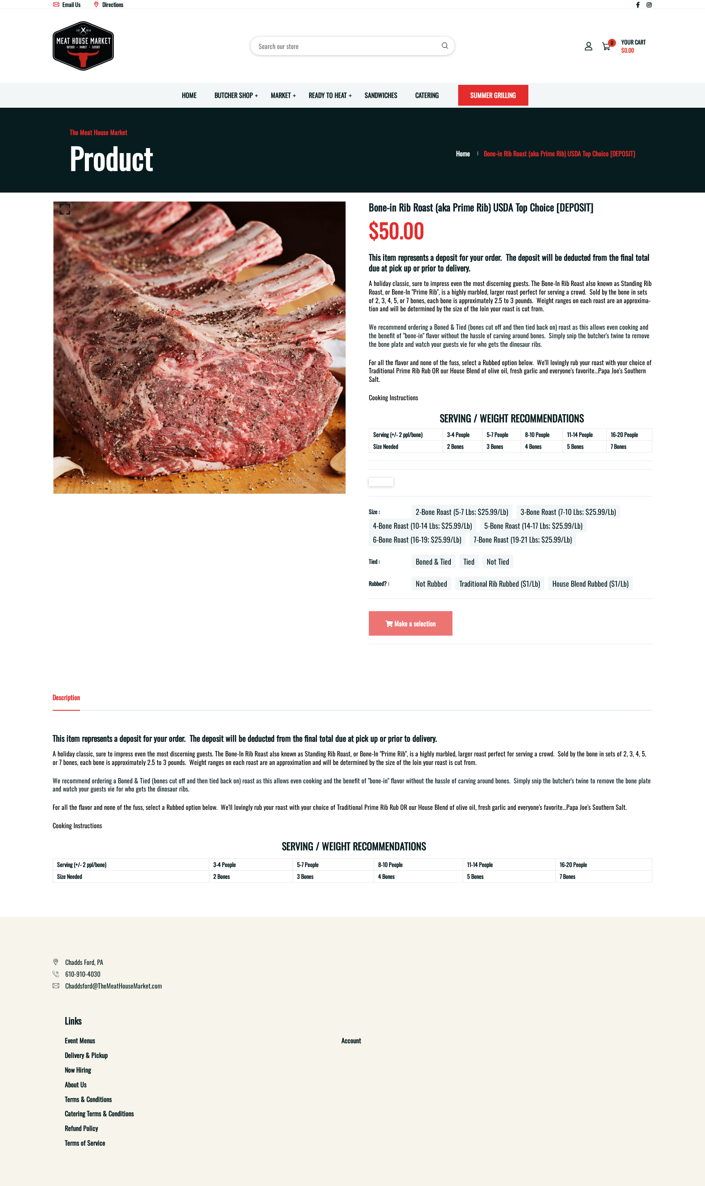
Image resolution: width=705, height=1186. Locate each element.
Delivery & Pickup (86, 1055)
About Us (75, 1084)
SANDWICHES (381, 95)
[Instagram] (649, 4)
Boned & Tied (433, 561)
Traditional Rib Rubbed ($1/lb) (499, 583)
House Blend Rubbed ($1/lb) (590, 583)
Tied (468, 561)
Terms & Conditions (88, 1099)
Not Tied (498, 561)
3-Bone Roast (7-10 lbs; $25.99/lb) (568, 511)
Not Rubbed (431, 583)
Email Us (70, 4)
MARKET (281, 95)
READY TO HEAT (328, 95)
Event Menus (80, 1040)
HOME (189, 95)
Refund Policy (81, 1128)
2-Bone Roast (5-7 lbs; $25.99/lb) (462, 511)
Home (463, 153)
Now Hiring (78, 1070)
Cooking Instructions (393, 397)
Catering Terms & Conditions (99, 1113)
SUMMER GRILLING (493, 95)
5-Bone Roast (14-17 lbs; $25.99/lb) (533, 525)
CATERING (427, 95)
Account (351, 1040)
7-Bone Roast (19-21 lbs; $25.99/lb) (523, 539)
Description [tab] (66, 697)
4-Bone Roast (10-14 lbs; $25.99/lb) (422, 525)
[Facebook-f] (638, 4)
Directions (112, 4)
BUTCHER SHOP (234, 95)
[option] (199, 348)
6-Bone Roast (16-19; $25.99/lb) (417, 539)
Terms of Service (85, 1143)
